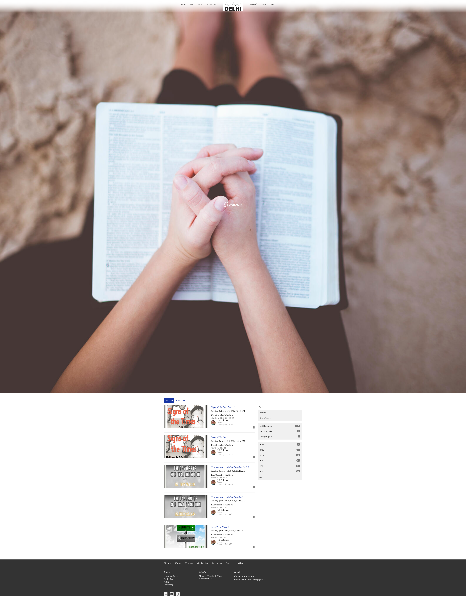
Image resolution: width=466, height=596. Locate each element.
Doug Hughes (279, 436)
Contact (264, 4)
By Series (180, 400)
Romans (263, 412)
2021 (279, 471)
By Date (169, 400)
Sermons (253, 4)
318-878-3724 (247, 576)
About (191, 4)
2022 (279, 466)
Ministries (211, 4)
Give (272, 4)
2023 (279, 460)
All (261, 477)
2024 (279, 455)
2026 (279, 444)
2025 (279, 450)
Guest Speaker (279, 431)
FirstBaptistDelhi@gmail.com (254, 580)
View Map (168, 585)
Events (200, 4)
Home (183, 4)
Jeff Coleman (279, 426)
